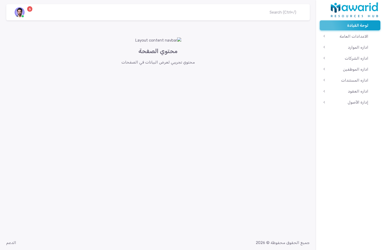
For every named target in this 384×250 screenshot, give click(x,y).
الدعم (11, 242)
